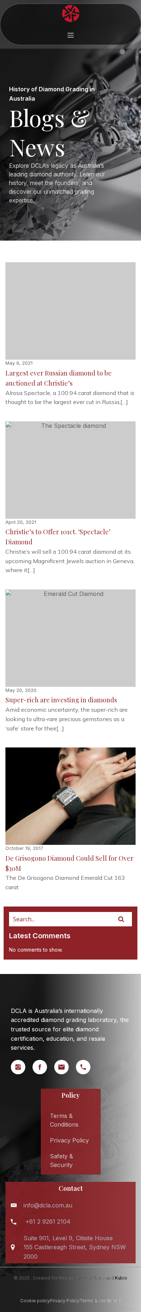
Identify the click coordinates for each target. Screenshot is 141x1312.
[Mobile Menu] (70, 35)
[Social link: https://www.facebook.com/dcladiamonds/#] (43, 1067)
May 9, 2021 (19, 363)
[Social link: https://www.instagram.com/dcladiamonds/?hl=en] (22, 1067)
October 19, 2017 (24, 848)
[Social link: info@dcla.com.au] (65, 1067)
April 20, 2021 (20, 522)
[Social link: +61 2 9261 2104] (87, 1067)
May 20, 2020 (21, 690)
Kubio (121, 1278)
